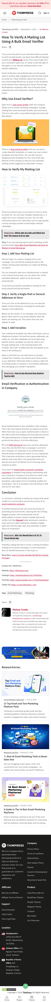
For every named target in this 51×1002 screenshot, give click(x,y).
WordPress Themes (35, 897)
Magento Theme (34, 907)
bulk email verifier (20, 105)
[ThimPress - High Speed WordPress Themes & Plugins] (22, 13)
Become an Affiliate (10, 893)
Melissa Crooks (20, 609)
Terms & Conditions (35, 853)
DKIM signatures (16, 445)
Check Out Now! (34, 6)
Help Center (7, 914)
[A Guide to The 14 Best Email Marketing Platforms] (25, 789)
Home (4, 20)
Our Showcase (33, 920)
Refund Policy (33, 858)
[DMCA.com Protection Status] (9, 989)
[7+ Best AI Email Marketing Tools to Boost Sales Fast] (25, 736)
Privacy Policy (33, 849)
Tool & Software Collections (14, 700)
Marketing (29, 593)
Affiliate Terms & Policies (12, 897)
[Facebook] (10, 47)
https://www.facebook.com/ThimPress (26, 575)
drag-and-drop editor (19, 149)
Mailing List (17, 60)
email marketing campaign (13, 504)
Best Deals (31, 916)
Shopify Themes (34, 902)
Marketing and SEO (19, 20)
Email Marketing (15, 593)
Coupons (31, 911)
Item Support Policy (35, 863)
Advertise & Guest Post (36, 880)
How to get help (8, 919)
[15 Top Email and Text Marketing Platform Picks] (25, 683)
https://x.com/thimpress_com (23, 585)
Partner (30, 867)
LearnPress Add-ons (35, 893)
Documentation (8, 910)
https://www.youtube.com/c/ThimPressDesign (29, 580)
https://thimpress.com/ (19, 570)
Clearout (19, 520)
